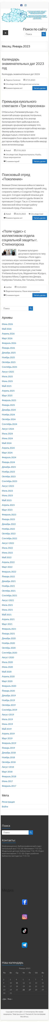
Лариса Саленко (13, 80)
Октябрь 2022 (9, 533)
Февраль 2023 (9, 514)
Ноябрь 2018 (8, 757)
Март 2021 (7, 624)
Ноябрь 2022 (8, 528)
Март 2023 (7, 509)
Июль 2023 (7, 490)
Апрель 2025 (8, 390)
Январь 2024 (8, 462)
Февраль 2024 (9, 457)
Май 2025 (6, 386)
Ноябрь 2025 (8, 357)
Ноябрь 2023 (8, 471)
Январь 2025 (8, 405)
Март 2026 (7, 338)
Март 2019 (7, 738)
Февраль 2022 (9, 571)
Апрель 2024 (8, 448)
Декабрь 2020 (9, 638)
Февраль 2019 (9, 743)
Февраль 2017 (9, 786)
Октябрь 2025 (9, 362)
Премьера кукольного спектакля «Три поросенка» (23, 103)
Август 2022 (8, 543)
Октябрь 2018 (9, 762)
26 (24, 990)
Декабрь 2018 (9, 752)
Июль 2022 (7, 548)
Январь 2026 (8, 348)
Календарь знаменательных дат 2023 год (23, 63)
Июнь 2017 (7, 781)
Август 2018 (8, 767)
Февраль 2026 (9, 343)
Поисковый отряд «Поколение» (16, 176)
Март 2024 (7, 452)
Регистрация (8, 802)
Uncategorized (12, 84)
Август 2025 (8, 371)
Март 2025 (7, 395)
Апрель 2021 (8, 619)
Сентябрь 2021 (9, 595)
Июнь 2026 (7, 324)
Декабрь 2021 (9, 581)
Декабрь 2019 (9, 695)
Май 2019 (6, 728)
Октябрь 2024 (9, 419)
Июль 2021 (7, 605)
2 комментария (12, 295)
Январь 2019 (8, 748)
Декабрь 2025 (9, 352)
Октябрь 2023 (9, 476)
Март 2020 (7, 681)
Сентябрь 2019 (9, 709)
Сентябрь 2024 (9, 424)
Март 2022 (7, 567)
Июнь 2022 (7, 552)
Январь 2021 (8, 633)
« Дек (4, 999)
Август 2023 (8, 486)
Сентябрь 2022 (9, 538)
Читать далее (40, 88)
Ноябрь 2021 (8, 586)
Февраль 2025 (9, 400)
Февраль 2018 (9, 776)
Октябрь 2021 (9, 590)
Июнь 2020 (7, 667)
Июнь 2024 (7, 438)
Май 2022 (6, 557)
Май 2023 (6, 500)
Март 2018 (7, 771)
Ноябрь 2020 (8, 643)
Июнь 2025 (7, 381)
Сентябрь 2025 (9, 367)
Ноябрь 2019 (8, 700)
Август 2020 (8, 657)
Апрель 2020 (8, 676)
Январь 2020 (8, 690)
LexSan (9, 287)
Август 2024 (8, 428)
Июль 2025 (7, 376)
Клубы (38, 154)
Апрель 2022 (8, 562)
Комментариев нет (14, 88)
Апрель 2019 (8, 733)
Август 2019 (8, 714)
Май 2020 (6, 671)
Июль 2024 (7, 433)
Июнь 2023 (7, 495)
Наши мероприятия (12, 157)
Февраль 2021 (9, 628)
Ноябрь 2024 (8, 414)
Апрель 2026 (8, 333)
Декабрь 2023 (9, 467)
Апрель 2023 (8, 505)
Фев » (9, 999)
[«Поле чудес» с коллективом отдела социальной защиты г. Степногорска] (9, 250)
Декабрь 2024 (9, 409)
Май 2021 (6, 614)
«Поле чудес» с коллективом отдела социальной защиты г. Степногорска (19, 237)
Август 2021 (8, 600)
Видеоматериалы (27, 154)
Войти (5, 806)
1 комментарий (12, 161)
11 (17, 983)
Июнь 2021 (7, 609)
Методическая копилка (29, 84)
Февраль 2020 (9, 686)
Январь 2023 (8, 519)
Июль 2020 (7, 662)
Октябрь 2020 (9, 648)
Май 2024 (6, 443)
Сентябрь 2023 (9, 481)
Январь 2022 (8, 576)
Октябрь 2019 (9, 705)
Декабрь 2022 (9, 524)
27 (30, 990)
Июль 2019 (7, 719)
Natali (8, 150)
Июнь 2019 (7, 724)
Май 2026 (6, 328)
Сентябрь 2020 (9, 652)
